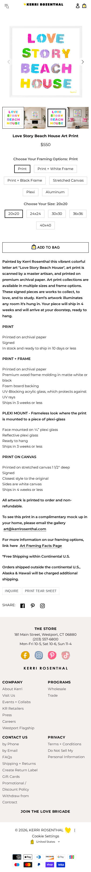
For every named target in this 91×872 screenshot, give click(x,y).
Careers (9, 721)
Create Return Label (20, 770)
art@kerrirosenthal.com (25, 529)
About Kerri (12, 689)
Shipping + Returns (19, 763)
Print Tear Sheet (41, 591)
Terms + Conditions (64, 744)
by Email (10, 750)
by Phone (10, 744)
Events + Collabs (16, 702)
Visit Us (8, 695)
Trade (53, 695)
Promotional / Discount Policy (15, 786)
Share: (8, 605)
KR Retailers (13, 708)
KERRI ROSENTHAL (43, 6)
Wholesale (57, 689)
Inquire (12, 591)
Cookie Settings (45, 836)
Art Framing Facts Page (41, 545)
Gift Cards (11, 776)
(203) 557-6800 (45, 639)
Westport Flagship (18, 728)
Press (7, 715)
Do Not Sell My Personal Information (66, 753)
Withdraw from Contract (15, 799)
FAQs (7, 757)
